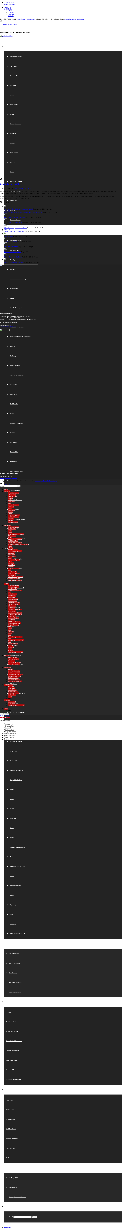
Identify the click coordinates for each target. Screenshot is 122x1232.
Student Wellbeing (13, 549)
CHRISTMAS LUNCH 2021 (13, 223)
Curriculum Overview (13, 587)
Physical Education (13, 643)
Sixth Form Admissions (14, 664)
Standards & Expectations (15, 539)
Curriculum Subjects (13, 618)
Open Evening (11, 660)
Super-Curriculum (12, 571)
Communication (8, 684)
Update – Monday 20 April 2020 (14, 262)
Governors (10, 520)
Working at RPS (12, 702)
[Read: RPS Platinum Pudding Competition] (5, 215)
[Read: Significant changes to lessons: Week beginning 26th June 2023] (7, 211)
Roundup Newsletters (13, 693)
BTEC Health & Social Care (15, 652)
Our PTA (10, 512)
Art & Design (11, 619)
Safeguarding (11, 553)
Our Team (10, 498)
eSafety (10, 558)
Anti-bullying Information (15, 551)
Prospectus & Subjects (14, 672)
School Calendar (12, 690)
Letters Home (11, 688)
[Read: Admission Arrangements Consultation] (5, 225)
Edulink (10, 11)
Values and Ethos (12, 496)
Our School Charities (13, 517)
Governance (11, 518)
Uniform (10, 546)
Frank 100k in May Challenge (13, 257)
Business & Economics (14, 621)
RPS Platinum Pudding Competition (15, 217)
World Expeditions (13, 578)
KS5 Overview (12, 616)
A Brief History (12, 494)
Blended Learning (12, 594)
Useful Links (8, 9)
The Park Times (12, 695)
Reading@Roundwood (14, 602)
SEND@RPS (11, 597)
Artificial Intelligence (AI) (15, 590)
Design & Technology (13, 625)
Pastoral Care (11, 554)
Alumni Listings (18, 188)
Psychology (11, 647)
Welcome (10, 669)
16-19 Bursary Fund (13, 678)
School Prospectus (12, 657)
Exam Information (13, 599)
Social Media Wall (13, 691)
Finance (10, 537)
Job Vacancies (11, 703)
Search (6, 708)
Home (6, 489)
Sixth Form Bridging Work (15, 681)
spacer (9, 570)
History (10, 633)
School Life (7, 525)
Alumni (10, 513)
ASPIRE (10, 561)
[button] (5, 717)
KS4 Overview (12, 611)
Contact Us (7, 7)
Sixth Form (7, 667)
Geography (11, 631)
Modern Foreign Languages (15, 637)
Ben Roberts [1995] (9, 184)
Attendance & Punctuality (15, 542)
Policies (10, 500)
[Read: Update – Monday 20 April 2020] (5, 259)
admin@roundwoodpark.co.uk (26, 19)
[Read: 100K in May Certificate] (5, 244)
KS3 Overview (12, 606)
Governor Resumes (13, 522)
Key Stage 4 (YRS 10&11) (15, 609)
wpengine (28, 188)
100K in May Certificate (11, 247)
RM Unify (11, 16)
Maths (9, 635)
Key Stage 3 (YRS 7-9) (14, 604)
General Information (13, 493)
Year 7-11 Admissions (13, 659)
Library (10, 532)
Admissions (7, 655)
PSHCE (10, 645)
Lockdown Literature (10, 241)
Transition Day (8, 236)
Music (9, 638)
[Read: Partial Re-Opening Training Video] (7, 229)
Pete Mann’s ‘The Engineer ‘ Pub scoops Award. (18, 209)
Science (10, 649)
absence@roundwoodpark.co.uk (74, 19)
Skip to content (4, 715)
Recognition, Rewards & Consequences (18, 544)
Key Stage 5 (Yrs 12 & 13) (15, 614)
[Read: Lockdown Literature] (5, 239)
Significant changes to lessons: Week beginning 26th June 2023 (23, 212)
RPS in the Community (14, 515)
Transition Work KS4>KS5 (15, 613)
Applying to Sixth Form (14, 676)
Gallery (10, 696)
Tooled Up (11, 14)
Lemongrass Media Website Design (46, 481)
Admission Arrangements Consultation (15, 228)
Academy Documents (13, 505)
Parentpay (11, 12)
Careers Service (12, 575)
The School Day (12, 529)
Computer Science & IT (14, 623)
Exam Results (11, 501)
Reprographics (11, 510)
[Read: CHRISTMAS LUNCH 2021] (5, 220)
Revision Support (12, 601)
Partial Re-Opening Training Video (14, 231)
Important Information (14, 679)
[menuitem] (63, 7)
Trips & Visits (11, 565)
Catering (10, 530)
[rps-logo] (8, 24)
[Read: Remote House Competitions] (5, 249)
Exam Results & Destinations (15, 674)
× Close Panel (5, 713)
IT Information (12, 536)
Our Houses (11, 563)
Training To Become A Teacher (16, 705)
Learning (6, 583)
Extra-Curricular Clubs (14, 568)
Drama (9, 626)
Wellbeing (10, 548)
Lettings (10, 508)
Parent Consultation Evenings (16, 534)
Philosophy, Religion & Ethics (16, 640)
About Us (7, 491)
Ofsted (9, 503)
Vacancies (7, 700)
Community (11, 506)
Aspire (9, 592)
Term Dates (11, 686)
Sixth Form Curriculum (14, 671)
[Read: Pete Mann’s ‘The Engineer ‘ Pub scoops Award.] (5, 206)
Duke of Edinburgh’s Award (15, 577)
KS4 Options (11, 607)
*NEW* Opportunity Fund (15, 580)
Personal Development (14, 560)
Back (9, 524)
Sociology (10, 650)
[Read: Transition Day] (5, 233)
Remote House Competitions (12, 252)
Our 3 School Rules (13, 541)
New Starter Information (14, 662)
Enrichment (11, 566)
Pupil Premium (12, 556)
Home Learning (12, 595)
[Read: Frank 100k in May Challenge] (5, 254)
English (10, 628)
